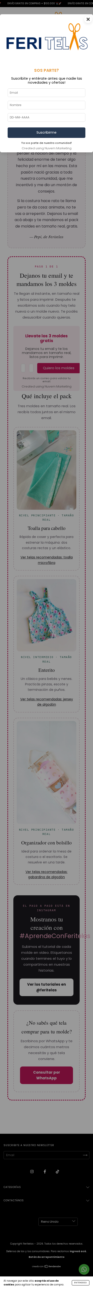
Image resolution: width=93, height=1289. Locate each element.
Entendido (80, 1282)
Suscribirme (46, 132)
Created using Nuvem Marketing (47, 148)
